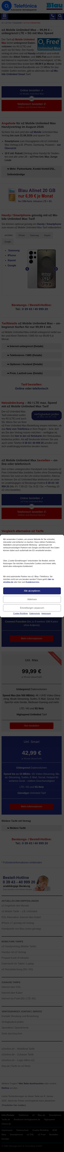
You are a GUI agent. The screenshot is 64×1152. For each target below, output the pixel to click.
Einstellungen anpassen (32, 607)
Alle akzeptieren (32, 590)
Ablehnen (32, 599)
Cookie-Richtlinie (20, 613)
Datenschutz (34, 613)
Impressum (46, 613)
